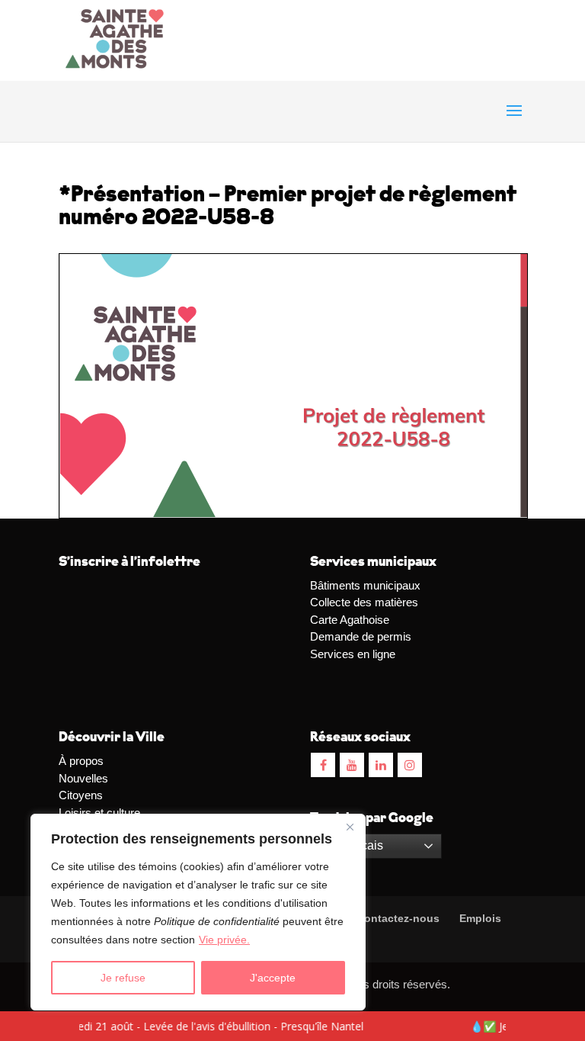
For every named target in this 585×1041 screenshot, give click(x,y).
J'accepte (273, 978)
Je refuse (123, 978)
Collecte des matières (364, 602)
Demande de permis (360, 636)
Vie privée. (224, 939)
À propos (81, 760)
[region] (198, 912)
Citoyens (81, 795)
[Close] (349, 827)
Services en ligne (352, 653)
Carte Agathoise (349, 619)
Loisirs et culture (99, 812)
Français (358, 845)
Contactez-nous (396, 918)
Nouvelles (83, 778)
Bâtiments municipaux (365, 585)
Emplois (480, 918)
